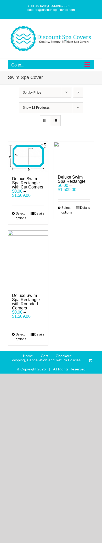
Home (28, 356)
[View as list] (55, 120)
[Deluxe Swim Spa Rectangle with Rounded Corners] (28, 259)
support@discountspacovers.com (51, 10)
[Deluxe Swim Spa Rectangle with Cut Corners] (28, 156)
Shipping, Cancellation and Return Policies (45, 360)
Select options (21, 216)
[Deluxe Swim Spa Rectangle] (74, 156)
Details (39, 213)
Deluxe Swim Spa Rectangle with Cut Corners (27, 182)
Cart (44, 356)
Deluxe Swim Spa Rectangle (72, 179)
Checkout (63, 356)
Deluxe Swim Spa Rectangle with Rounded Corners (26, 301)
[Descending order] (78, 92)
